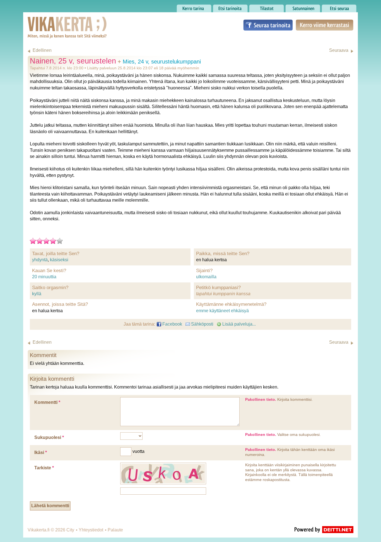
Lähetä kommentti (50, 505)
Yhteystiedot (91, 530)
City (70, 530)
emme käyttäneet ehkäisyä (222, 310)
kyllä (36, 293)
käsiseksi (59, 259)
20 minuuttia (44, 276)
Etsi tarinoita (225, 6)
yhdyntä (40, 259)
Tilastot (256, 6)
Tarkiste (44, 467)
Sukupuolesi (49, 437)
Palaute (115, 530)
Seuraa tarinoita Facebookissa (268, 25)
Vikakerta (53, 22)
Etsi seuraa (333, 6)
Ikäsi (40, 452)
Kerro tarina (188, 6)
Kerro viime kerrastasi (324, 25)
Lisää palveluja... (238, 324)
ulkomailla (206, 276)
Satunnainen (298, 6)
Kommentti (47, 402)
